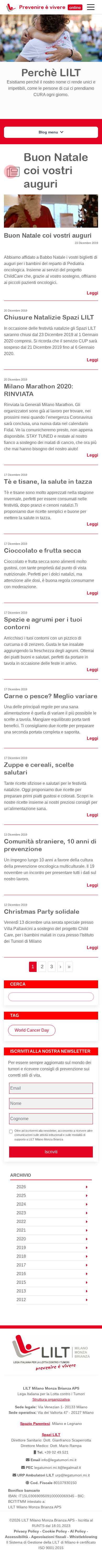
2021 (21, 1230)
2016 (21, 1273)
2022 (21, 1221)
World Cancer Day (32, 1030)
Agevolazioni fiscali (48, 1537)
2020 (21, 1239)
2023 (21, 1213)
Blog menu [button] (49, 132)
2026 (21, 1187)
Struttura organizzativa (51, 1399)
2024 (21, 1204)
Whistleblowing (83, 1537)
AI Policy (78, 1531)
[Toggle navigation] (91, 7)
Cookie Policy (54, 1531)
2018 (21, 1256)
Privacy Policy (26, 1531)
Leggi (92, 293)
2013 (21, 1291)
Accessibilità (16, 1537)
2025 (21, 1195)
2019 (21, 1247)
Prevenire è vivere (50, 7)
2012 (21, 1300)
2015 (21, 1282)
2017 (21, 1265)
